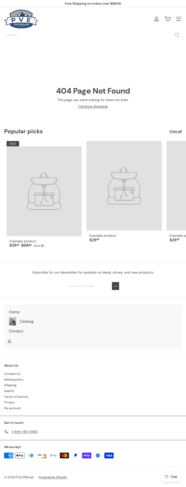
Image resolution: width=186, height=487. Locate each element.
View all (175, 131)
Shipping (10, 385)
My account (12, 408)
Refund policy (13, 379)
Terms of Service (16, 397)
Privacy (9, 402)
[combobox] (93, 35)
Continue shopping (93, 106)
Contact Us (12, 374)
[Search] (177, 35)
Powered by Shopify (53, 477)
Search (9, 391)
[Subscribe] (115, 286)
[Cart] (167, 19)
